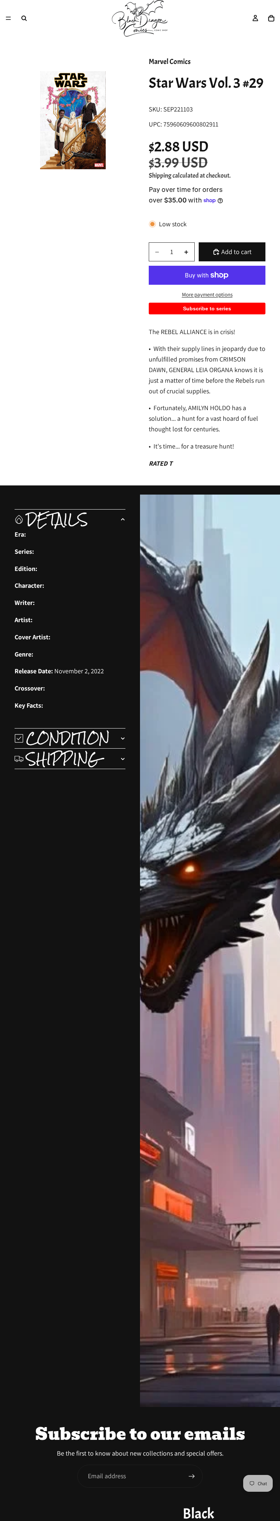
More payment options (207, 294)
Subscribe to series (207, 308)
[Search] (24, 18)
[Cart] (271, 18)
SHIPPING (63, 758)
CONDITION (68, 738)
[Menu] (8, 18)
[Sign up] (191, 1476)
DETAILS (57, 519)
